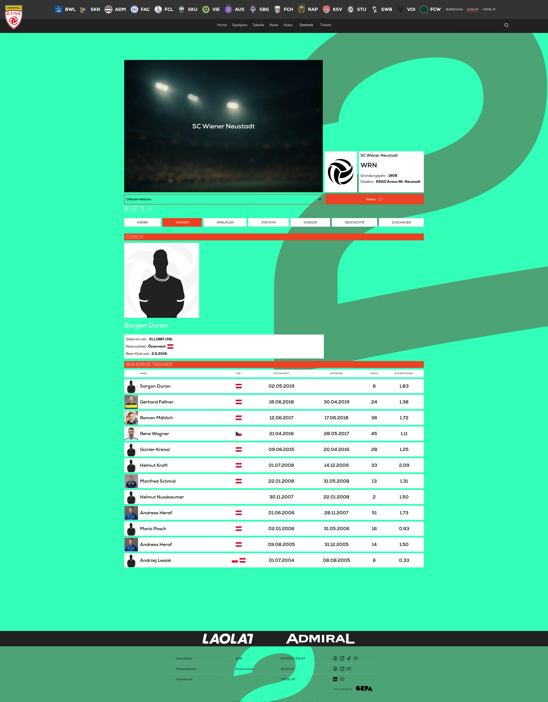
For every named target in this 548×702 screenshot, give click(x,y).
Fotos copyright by (342, 689)
